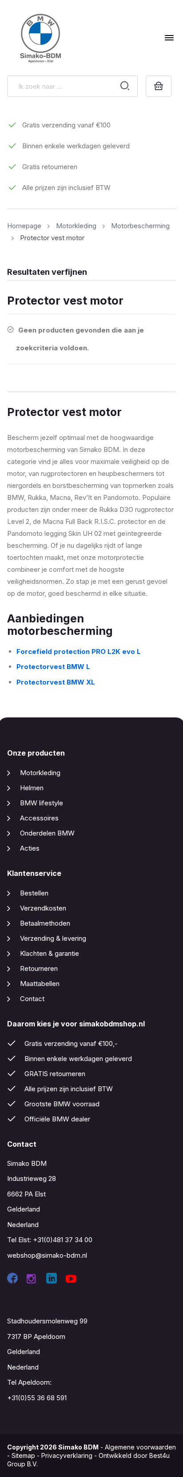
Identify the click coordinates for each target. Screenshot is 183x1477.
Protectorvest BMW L (53, 666)
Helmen (32, 788)
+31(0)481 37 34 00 (62, 1239)
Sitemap (23, 1455)
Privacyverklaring (66, 1455)
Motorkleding (40, 772)
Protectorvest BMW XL (56, 682)
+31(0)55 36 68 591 (37, 1398)
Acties (30, 848)
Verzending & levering (53, 938)
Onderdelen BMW (47, 833)
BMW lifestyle (41, 803)
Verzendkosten (43, 908)
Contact (32, 998)
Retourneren (39, 968)
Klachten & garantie (49, 953)
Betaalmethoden (45, 923)
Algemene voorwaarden (140, 1447)
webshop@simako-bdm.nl (47, 1255)
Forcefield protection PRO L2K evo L (78, 651)
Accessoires (39, 818)
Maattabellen (40, 983)
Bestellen (34, 893)
